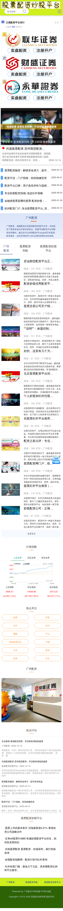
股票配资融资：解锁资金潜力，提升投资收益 (31, 170)
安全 (48, 658)
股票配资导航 (31, 882)
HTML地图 (46, 891)
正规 (48, 641)
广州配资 (10, 882)
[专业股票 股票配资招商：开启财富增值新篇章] (31, 126)
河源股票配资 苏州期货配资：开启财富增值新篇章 (24, 761)
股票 (15, 658)
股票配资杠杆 (15, 641)
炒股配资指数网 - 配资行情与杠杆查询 (26, 859)
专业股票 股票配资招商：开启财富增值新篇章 (29, 141)
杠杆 (15, 625)
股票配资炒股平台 (52, 882)
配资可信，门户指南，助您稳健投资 (26, 178)
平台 (48, 633)
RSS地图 (36, 891)
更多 (56, 22)
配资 (48, 650)
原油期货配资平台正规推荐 (41, 261)
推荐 (15, 617)
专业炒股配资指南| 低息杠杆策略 (24, 193)
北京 (15, 650)
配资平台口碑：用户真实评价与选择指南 (28, 185)
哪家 (15, 633)
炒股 (48, 617)
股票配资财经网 (38, 896)
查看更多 (31, 533)
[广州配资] (30, 4)
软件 (48, 625)
